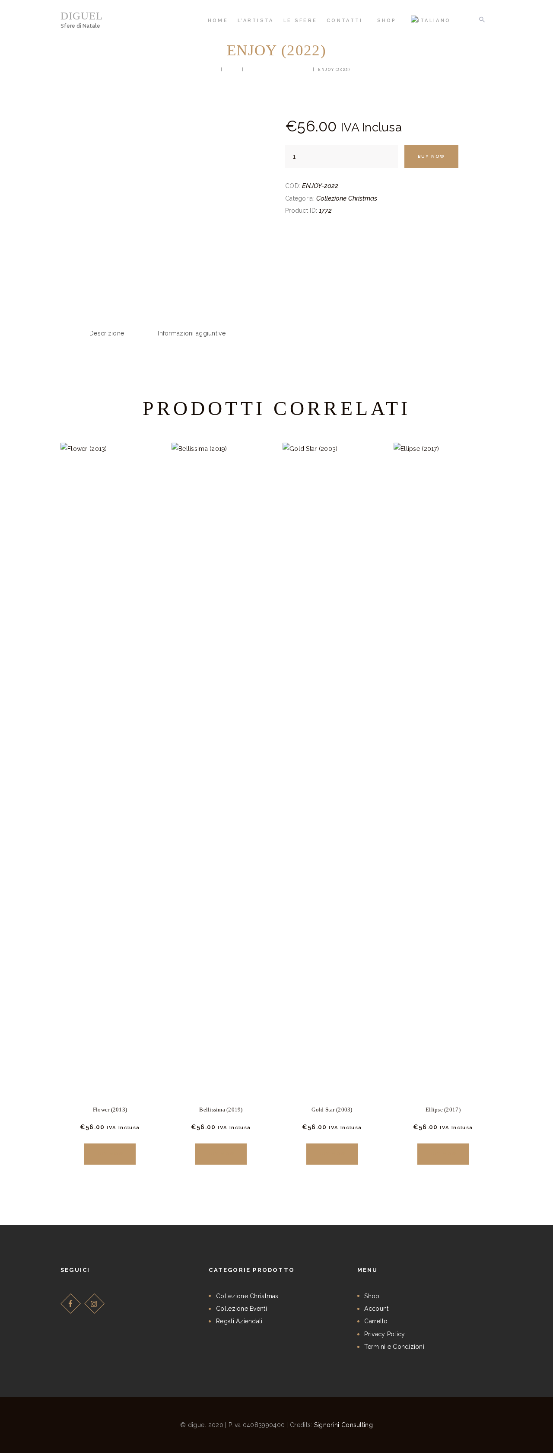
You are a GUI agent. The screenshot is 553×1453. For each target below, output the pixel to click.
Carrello (376, 1321)
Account (376, 1308)
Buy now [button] (110, 1153)
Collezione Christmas (278, 69)
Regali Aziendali (239, 1321)
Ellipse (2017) (443, 1110)
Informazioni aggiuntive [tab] (191, 333)
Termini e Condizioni (394, 1346)
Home (210, 69)
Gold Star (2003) (331, 1110)
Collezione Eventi (241, 1308)
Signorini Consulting (343, 1424)
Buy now (431, 156)
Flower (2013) (110, 1110)
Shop (232, 69)
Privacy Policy (384, 1334)
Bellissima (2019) (220, 1110)
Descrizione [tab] (106, 333)
